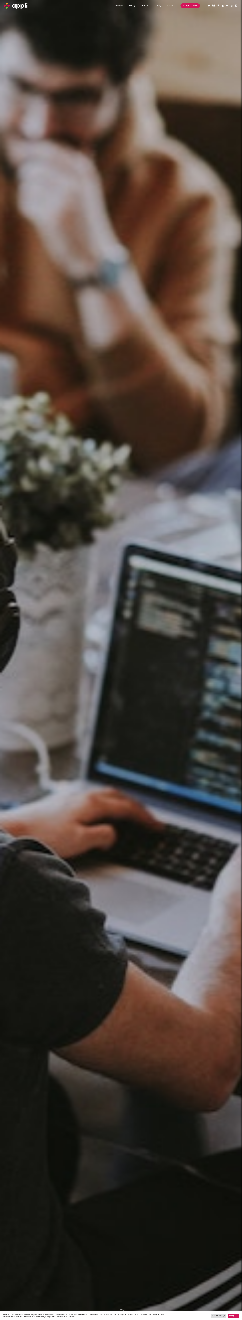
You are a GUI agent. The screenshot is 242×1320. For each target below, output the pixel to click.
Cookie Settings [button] (219, 1315)
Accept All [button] (233, 1315)
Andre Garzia (121, 721)
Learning (121, 690)
